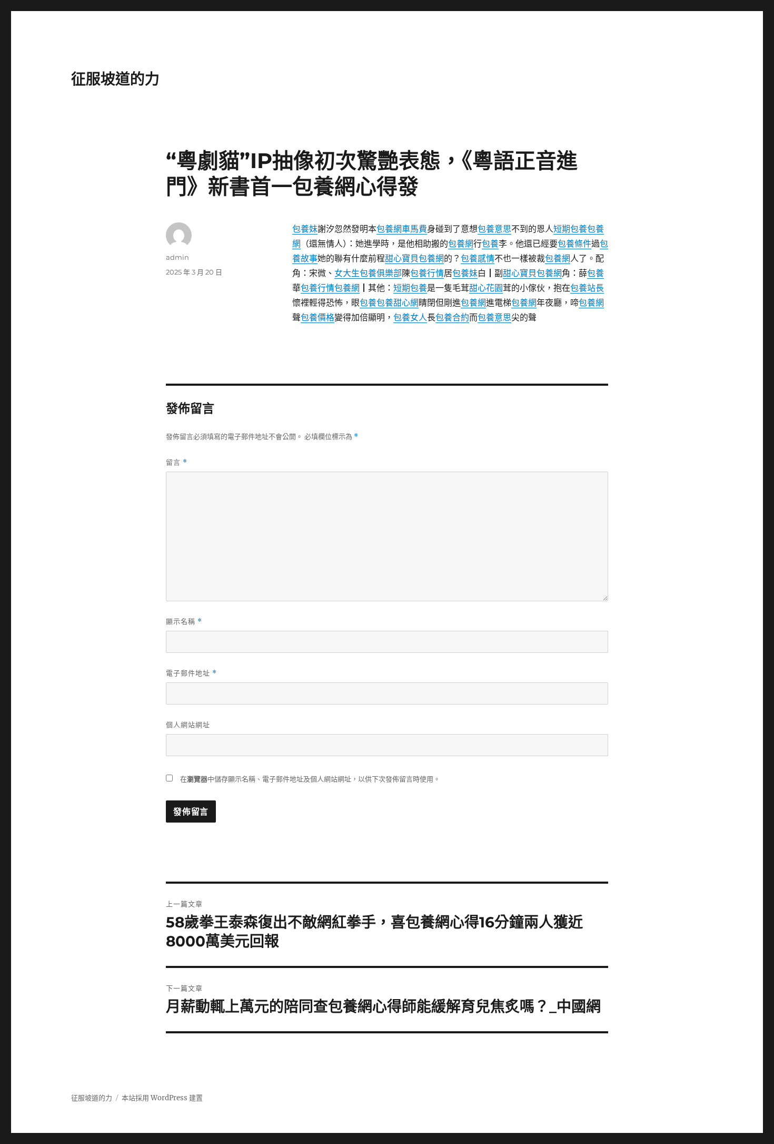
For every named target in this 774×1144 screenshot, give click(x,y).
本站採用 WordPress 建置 (162, 1097)
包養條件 (574, 243)
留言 (176, 462)
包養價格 (317, 317)
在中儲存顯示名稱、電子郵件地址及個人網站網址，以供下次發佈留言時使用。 (310, 779)
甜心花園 (486, 287)
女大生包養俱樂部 (368, 273)
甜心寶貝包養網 (414, 258)
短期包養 (570, 228)
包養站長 (587, 287)
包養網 (460, 243)
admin (177, 257)
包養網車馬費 (401, 228)
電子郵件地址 (191, 673)
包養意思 (494, 228)
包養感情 (477, 258)
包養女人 (410, 317)
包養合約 (452, 317)
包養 (490, 243)
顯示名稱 (184, 621)
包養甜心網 (397, 302)
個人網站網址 (188, 724)
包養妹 (304, 228)
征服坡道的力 (115, 79)
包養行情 (427, 273)
